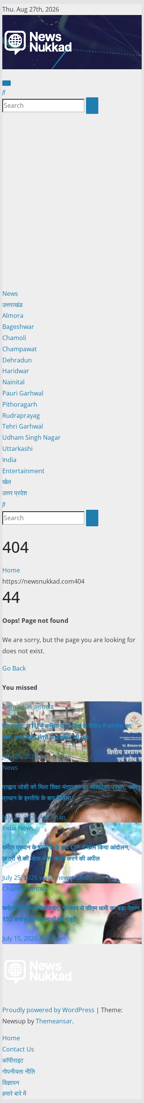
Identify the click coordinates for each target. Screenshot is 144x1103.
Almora (12, 315)
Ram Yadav (55, 756)
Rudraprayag (21, 415)
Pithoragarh (19, 404)
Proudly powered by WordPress (49, 1010)
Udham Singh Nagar (31, 437)
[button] (3, 92)
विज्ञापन (10, 1082)
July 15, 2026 (20, 938)
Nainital (13, 382)
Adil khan (52, 817)
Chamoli (14, 338)
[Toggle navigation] (6, 83)
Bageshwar (18, 326)
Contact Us (18, 1049)
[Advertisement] (72, 201)
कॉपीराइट (12, 1060)
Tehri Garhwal (22, 426)
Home (11, 570)
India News (18, 828)
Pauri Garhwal (22, 393)
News (10, 293)
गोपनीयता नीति (18, 1071)
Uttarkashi (17, 448)
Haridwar (15, 371)
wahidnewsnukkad (66, 877)
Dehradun (17, 360)
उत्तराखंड (12, 304)
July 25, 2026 (20, 756)
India (9, 460)
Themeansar (54, 1021)
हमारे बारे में (14, 1093)
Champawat (19, 349)
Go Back (14, 668)
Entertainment (23, 471)
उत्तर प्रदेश (14, 493)
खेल (6, 481)
